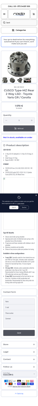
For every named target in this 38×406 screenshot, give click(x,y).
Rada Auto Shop (16, 386)
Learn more (20, 203)
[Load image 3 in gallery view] (20, 80)
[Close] (36, 195)
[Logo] (19, 14)
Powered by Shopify (25, 386)
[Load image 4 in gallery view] (27, 80)
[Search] (3, 23)
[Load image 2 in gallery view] (12, 80)
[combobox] (19, 23)
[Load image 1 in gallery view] (5, 80)
